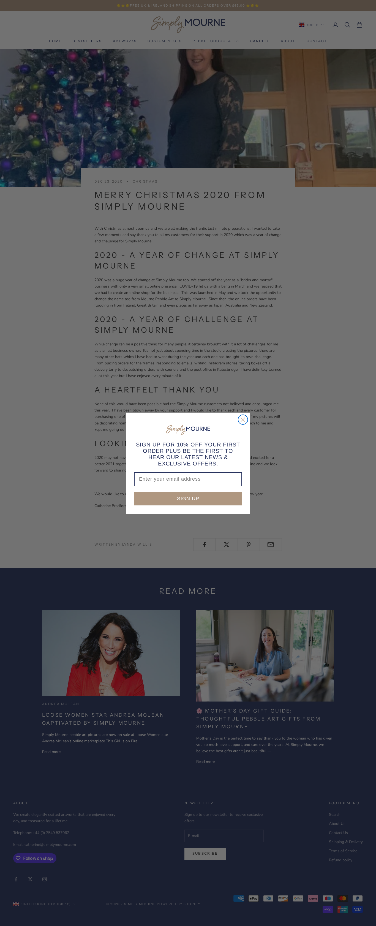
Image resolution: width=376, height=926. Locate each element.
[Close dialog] (243, 419)
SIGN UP (188, 498)
